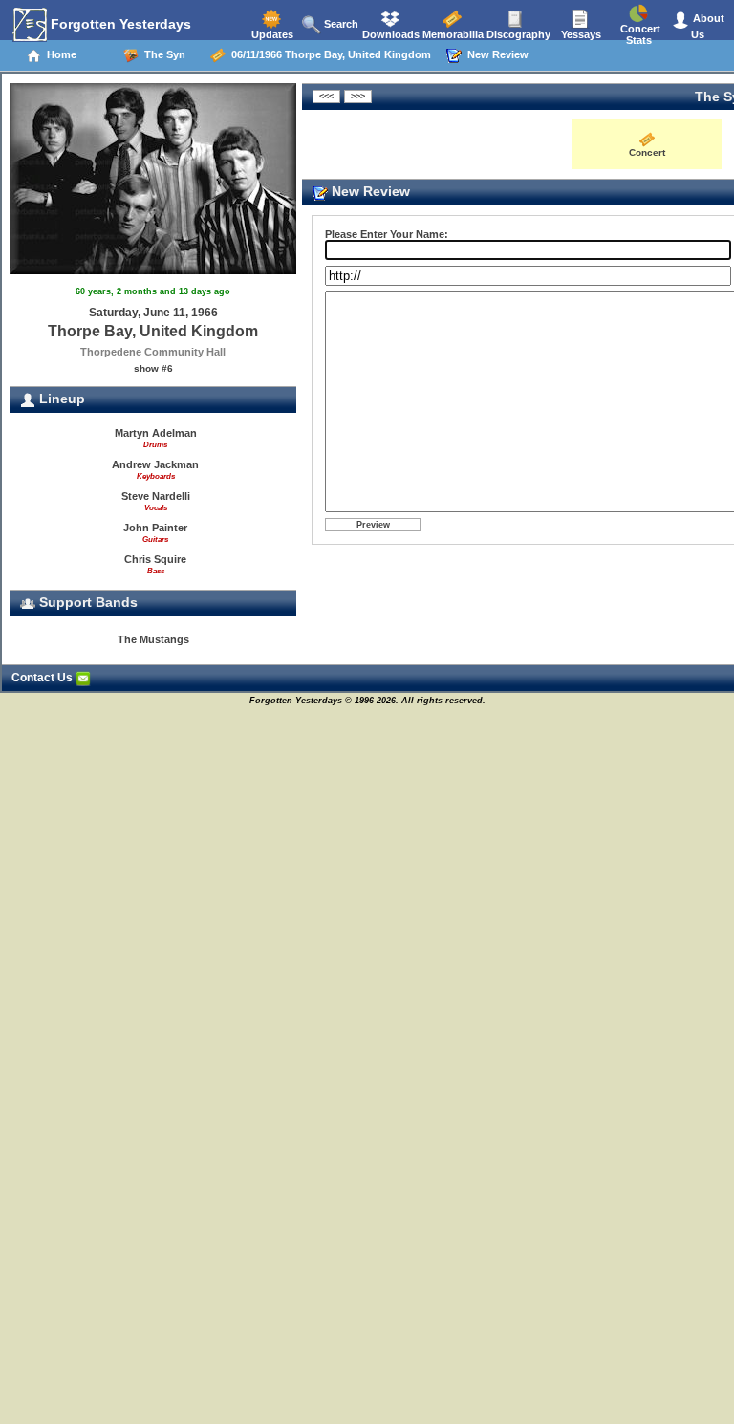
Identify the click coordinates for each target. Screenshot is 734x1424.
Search (339, 24)
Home (58, 54)
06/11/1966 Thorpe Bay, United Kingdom (328, 54)
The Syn (162, 54)
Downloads (389, 34)
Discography (517, 34)
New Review (495, 54)
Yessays (579, 34)
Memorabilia (452, 34)
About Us (707, 26)
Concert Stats (638, 34)
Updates (270, 34)
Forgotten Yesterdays (119, 24)
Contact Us (43, 677)
